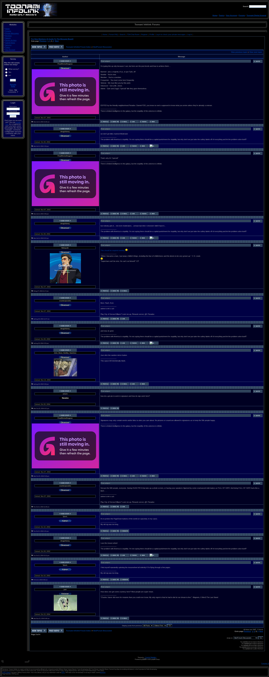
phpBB (144, 659)
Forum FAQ (113, 34)
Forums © (265, 663)
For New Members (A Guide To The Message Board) (52, 39)
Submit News (10, 43)
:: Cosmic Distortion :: (150, 657)
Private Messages (12, 33)
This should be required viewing (112, 250)
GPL (63, 672)
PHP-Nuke (6, 672)
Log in (189, 34)
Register (144, 34)
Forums (242, 15)
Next (57, 41)
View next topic (255, 52)
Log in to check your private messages (171, 34)
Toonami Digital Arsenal (256, 15)
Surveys (8, 45)
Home (214, 15)
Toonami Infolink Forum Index (78, 47)
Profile (152, 34)
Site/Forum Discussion (102, 47)
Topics (221, 15)
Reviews (8, 36)
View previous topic (239, 52)
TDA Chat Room (133, 34)
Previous (43, 41)
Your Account (231, 15)
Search (8, 38)
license (102, 672)
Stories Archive (11, 40)
